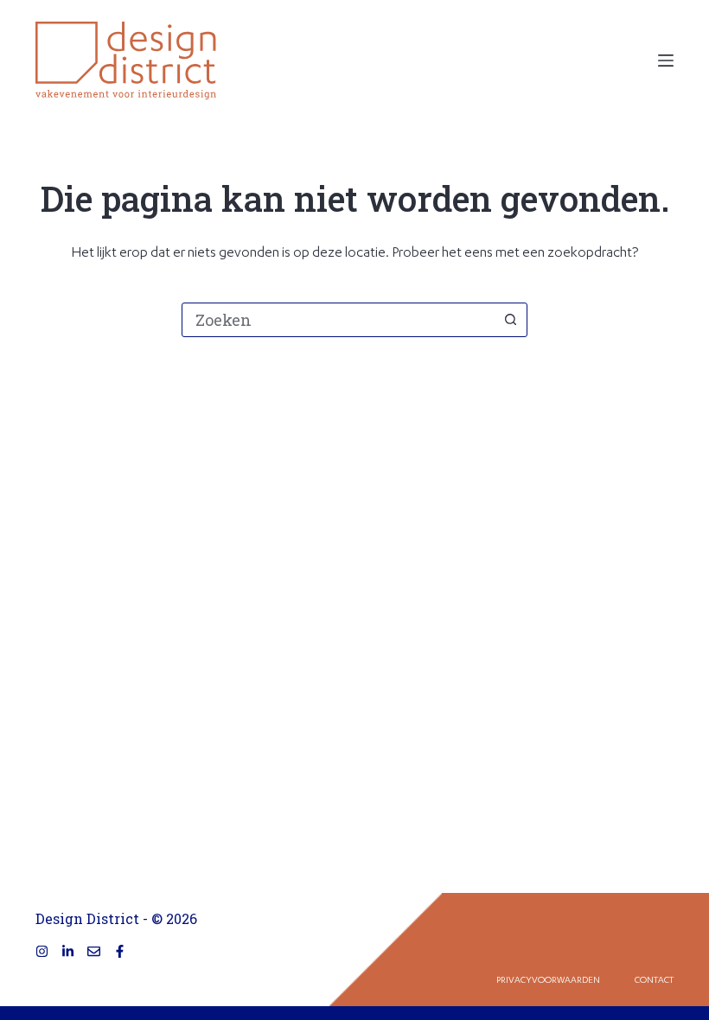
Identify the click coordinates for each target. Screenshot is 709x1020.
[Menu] (666, 60)
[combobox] (338, 320)
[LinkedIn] (67, 951)
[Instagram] (41, 951)
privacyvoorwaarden (548, 981)
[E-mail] (93, 951)
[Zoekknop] (510, 319)
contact (654, 981)
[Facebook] (119, 951)
